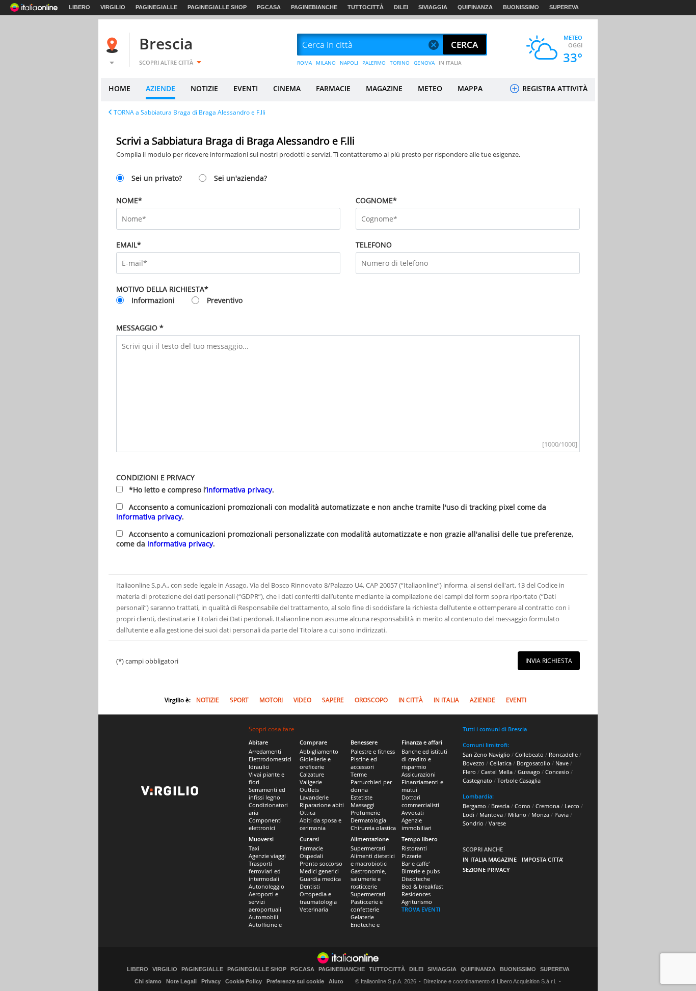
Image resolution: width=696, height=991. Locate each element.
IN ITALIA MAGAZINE (490, 859)
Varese (497, 823)
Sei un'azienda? (240, 178)
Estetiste (361, 797)
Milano (517, 814)
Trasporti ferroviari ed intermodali (265, 871)
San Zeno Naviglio (486, 754)
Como (522, 806)
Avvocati (412, 812)
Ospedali (311, 856)
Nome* (129, 200)
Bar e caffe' (415, 863)
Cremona (547, 806)
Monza (540, 814)
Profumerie (365, 812)
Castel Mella (497, 772)
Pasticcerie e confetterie (367, 905)
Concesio (557, 772)
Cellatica (501, 763)
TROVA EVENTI (420, 909)
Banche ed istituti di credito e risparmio (424, 759)
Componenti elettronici (265, 824)
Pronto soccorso (321, 863)
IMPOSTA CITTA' (543, 859)
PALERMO (374, 62)
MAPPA (470, 88)
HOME (119, 88)
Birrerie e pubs (420, 871)
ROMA (304, 62)
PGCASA (269, 7)
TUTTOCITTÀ (365, 7)
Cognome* (376, 200)
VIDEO (302, 700)
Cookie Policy (243, 981)
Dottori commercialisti (420, 801)
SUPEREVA (564, 7)
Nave (562, 763)
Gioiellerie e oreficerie (315, 762)
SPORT (239, 700)
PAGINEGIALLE (156, 7)
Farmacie (311, 848)
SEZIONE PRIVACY (486, 869)
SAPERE (333, 700)
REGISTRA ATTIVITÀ (553, 88)
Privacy (211, 981)
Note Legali (181, 981)
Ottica (307, 812)
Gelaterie (362, 917)
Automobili (263, 917)
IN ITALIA (450, 62)
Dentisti (310, 886)
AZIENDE (160, 88)
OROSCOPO (371, 700)
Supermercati (368, 848)
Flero (469, 772)
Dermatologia (368, 820)
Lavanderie (314, 797)
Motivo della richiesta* (162, 289)
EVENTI (245, 88)
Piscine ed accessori (364, 762)
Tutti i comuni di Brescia (495, 729)
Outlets (309, 789)
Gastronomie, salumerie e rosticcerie (368, 878)
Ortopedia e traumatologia (318, 897)
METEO (430, 88)
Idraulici (259, 766)
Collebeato (529, 754)
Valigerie (311, 782)
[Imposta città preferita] (113, 45)
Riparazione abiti (322, 805)
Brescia (166, 43)
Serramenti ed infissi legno (267, 793)
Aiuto (336, 981)
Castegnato (477, 780)
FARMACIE (333, 88)
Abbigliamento (319, 751)
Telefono (374, 245)
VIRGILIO (112, 7)
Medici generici (319, 871)
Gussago (529, 772)
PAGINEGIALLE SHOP (217, 7)
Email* (128, 245)
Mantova (491, 814)
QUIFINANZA (475, 7)
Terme (359, 774)
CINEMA (287, 88)
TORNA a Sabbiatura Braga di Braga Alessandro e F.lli (189, 112)
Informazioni (153, 300)
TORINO (400, 62)
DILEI (401, 7)
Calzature (312, 774)
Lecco (572, 806)
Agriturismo (416, 901)
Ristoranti (414, 848)
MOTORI (271, 700)
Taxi (254, 848)
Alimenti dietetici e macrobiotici (373, 859)
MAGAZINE (384, 88)
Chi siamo (148, 981)
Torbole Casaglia (519, 780)
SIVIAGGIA (432, 7)
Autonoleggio (266, 886)
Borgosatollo (533, 763)
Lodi (468, 814)
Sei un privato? (156, 178)
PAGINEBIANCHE (314, 7)
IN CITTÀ (410, 700)
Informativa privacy (239, 489)
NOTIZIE (204, 88)
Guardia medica (320, 879)
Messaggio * (140, 328)
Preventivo (225, 300)
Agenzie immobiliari (416, 824)
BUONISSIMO (521, 7)
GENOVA (424, 62)
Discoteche (415, 879)
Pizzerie (411, 856)
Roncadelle (563, 754)
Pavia (561, 814)
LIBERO (79, 7)
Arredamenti (265, 751)
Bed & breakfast (422, 886)
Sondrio (473, 823)
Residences (416, 894)
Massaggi (362, 805)
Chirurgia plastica (373, 828)
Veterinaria (314, 909)
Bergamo (474, 806)
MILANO (326, 62)
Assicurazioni (418, 774)
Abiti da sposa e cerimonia (320, 824)
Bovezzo (474, 763)
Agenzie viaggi (267, 856)
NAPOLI (349, 62)
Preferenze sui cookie (295, 981)
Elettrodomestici (270, 759)
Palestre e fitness (373, 751)
